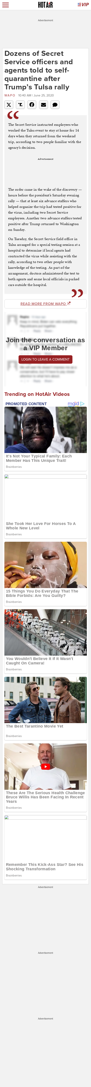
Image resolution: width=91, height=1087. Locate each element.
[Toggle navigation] (5, 5)
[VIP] (83, 5)
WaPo (10, 95)
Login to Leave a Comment (45, 359)
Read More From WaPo (44, 304)
